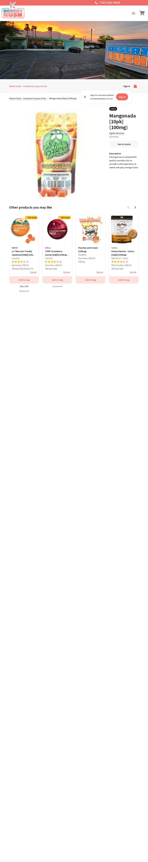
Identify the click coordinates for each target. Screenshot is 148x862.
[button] (133, 13)
